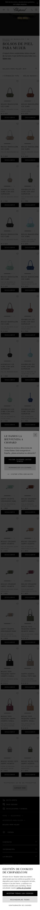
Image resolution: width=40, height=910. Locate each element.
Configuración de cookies (19, 905)
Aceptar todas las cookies (19, 893)
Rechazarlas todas (19, 900)
